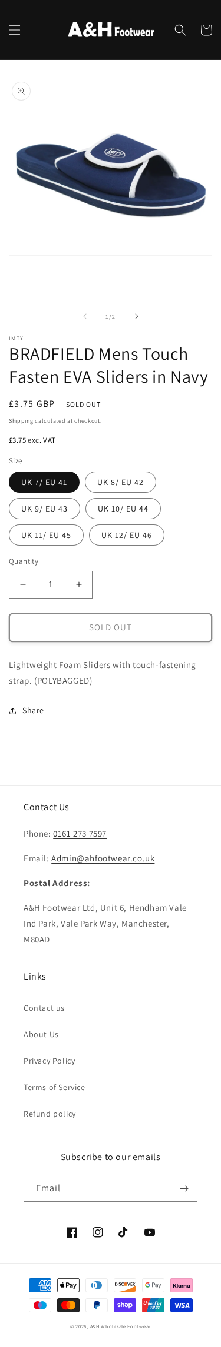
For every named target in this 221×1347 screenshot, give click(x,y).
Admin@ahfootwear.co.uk (102, 858)
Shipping (21, 421)
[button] (15, 30)
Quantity (23, 561)
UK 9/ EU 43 (44, 508)
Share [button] (33, 710)
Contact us (44, 1007)
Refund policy (50, 1113)
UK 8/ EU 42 (120, 482)
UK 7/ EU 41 (44, 482)
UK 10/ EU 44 (123, 508)
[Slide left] (85, 316)
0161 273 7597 (80, 833)
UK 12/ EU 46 (126, 535)
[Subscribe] (184, 1188)
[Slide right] (137, 316)
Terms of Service (54, 1087)
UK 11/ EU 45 (46, 535)
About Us (41, 1034)
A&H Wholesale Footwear (120, 1326)
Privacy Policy (49, 1060)
